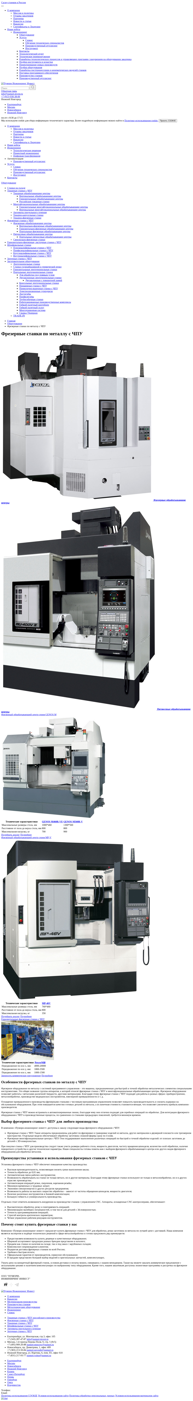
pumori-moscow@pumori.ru (40, 1344)
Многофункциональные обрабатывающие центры (39, 204)
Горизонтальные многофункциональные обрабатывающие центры (53, 207)
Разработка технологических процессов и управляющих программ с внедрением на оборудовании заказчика (75, 59)
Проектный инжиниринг (26, 153)
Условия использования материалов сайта (136, 1395)
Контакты (24, 51)
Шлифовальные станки (19, 245)
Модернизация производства (22, 1301)
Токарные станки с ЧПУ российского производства (33, 1317)
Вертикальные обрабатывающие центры (40, 196)
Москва (11, 107)
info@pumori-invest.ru (12, 94)
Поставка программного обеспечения (38, 73)
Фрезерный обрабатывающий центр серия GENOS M (28, 714)
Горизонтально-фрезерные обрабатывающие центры (46, 228)
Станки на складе (16, 188)
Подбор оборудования (30, 67)
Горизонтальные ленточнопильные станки (35, 269)
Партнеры (18, 18)
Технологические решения (27, 150)
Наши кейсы (13, 29)
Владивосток (14, 1385)
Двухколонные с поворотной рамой (43, 280)
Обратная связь (9, 91)
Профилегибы (26, 296)
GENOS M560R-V (73, 821)
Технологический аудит (31, 54)
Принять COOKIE (168, 121)
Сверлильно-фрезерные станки (29, 239)
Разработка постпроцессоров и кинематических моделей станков (52, 70)
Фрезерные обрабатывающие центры (32, 223)
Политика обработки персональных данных (92, 1395)
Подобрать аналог (10, 834)
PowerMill (40, 1062)
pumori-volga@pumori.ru (39, 1355)
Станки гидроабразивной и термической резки (37, 266)
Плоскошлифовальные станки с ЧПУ (32, 247)
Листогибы (25, 294)
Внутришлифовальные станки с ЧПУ (32, 256)
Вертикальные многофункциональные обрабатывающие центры (52, 209)
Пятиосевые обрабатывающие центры (33, 234)
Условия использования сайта (53, 1395)
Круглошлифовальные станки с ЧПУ (32, 253)
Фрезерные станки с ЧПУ (20, 220)
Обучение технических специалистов (44, 43)
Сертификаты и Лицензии (26, 26)
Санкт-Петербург (16, 1374)
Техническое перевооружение (34, 56)
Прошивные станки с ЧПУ (33, 286)
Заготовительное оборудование (23, 261)
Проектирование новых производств (38, 64)
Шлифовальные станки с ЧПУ (22, 1326)
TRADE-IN (19, 315)
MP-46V (46, 1003)
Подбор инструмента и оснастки (36, 62)
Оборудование (26, 35)
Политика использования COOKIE (19, 1395)
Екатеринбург (14, 104)
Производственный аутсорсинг (41, 45)
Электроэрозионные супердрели (36, 291)
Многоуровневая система (32, 310)
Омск (10, 1382)
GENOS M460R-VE (52, 821)
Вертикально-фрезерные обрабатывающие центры (45, 226)
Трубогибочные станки (31, 299)
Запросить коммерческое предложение (21, 1075)
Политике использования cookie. (141, 120)
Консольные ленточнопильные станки (39, 283)
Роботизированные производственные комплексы (45, 302)
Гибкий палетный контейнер (34, 305)
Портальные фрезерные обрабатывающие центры (44, 231)
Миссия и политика (23, 13)
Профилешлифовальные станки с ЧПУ (33, 250)
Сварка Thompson (28, 313)
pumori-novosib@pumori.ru (40, 1350)
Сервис (29, 40)
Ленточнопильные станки (26, 264)
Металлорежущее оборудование (23, 1307)
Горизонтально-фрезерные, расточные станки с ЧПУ (34, 242)
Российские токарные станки (34, 201)
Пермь (10, 1377)
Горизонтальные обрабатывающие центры (41, 199)
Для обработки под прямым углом (36, 275)
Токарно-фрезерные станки (27, 218)
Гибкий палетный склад (31, 307)
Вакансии (18, 24)
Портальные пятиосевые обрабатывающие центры (45, 237)
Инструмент (31, 48)
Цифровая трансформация (26, 156)
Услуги (23, 37)
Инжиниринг (20, 32)
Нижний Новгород (17, 112)
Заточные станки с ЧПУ (19, 258)
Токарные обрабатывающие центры (31, 193)
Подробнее (26, 834)
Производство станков (31, 75)
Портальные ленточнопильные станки (33, 272)
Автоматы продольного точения (30, 212)
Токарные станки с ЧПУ (19, 190)
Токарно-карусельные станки (28, 215)
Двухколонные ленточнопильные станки (40, 277)
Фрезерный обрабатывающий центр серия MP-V (26, 837)
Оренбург (12, 1379)
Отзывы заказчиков (23, 15)
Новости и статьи (22, 21)
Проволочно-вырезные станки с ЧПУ (38, 288)
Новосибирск (14, 110)
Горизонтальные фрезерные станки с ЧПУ (23, 1019)
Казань (10, 1371)
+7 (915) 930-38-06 (10, 96)
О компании (13, 10)
